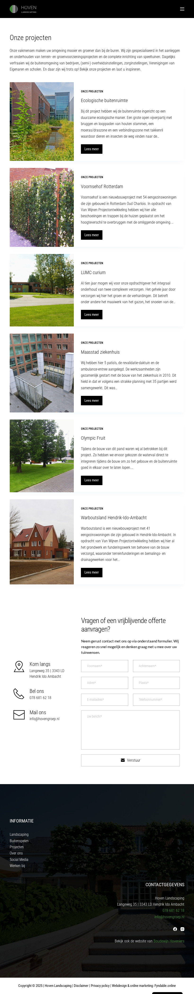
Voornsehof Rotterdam (102, 186)
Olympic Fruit (93, 438)
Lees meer (93, 150)
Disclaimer (81, 986)
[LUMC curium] (42, 290)
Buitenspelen (19, 841)
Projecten (17, 847)
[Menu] (182, 9)
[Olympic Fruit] (42, 456)
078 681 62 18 (40, 698)
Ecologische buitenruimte (104, 100)
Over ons (16, 853)
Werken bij (17, 865)
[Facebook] (175, 929)
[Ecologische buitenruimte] (42, 121)
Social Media (19, 859)
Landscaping (19, 834)
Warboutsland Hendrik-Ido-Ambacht (114, 517)
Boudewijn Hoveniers (169, 941)
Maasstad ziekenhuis (100, 352)
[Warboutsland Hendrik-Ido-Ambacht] (42, 541)
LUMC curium (93, 272)
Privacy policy (100, 986)
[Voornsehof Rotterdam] (42, 207)
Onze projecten (92, 91)
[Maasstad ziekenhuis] (42, 373)
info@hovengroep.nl (44, 719)
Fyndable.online (165, 986)
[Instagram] (182, 929)
